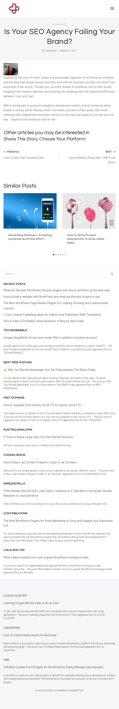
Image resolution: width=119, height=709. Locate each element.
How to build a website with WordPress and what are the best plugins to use (51, 296)
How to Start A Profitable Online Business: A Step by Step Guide (43, 321)
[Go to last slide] (8, 223)
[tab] (53, 254)
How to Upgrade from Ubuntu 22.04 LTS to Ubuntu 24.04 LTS (42, 405)
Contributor (51, 50)
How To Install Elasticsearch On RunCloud (30, 635)
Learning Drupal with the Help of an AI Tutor (31, 603)
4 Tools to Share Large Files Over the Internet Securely (38, 437)
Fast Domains (13, 397)
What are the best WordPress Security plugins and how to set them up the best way (56, 290)
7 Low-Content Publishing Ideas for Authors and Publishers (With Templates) (52, 314)
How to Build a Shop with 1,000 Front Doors (92, 157)
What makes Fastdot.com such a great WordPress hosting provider (46, 557)
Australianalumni (17, 429)
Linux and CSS (14, 550)
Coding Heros (14, 454)
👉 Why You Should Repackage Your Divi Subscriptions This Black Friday (49, 370)
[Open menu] (112, 8)
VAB (6, 659)
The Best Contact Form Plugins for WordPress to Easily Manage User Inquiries (53, 667)
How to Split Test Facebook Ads (23, 154)
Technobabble (15, 330)
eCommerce (59, 24)
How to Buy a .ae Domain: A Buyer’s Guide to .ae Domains (40, 462)
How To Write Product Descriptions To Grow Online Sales (85, 239)
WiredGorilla (14, 483)
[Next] (111, 223)
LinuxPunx (11, 627)
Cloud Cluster (15, 595)
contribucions (15, 513)
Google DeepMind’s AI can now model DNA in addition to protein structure (50, 337)
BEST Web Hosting (17, 362)
